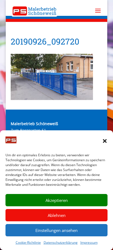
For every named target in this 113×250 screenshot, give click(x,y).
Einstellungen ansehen (56, 230)
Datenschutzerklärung (61, 242)
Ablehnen (57, 215)
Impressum (89, 242)
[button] (105, 141)
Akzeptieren (57, 200)
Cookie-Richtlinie (28, 242)
